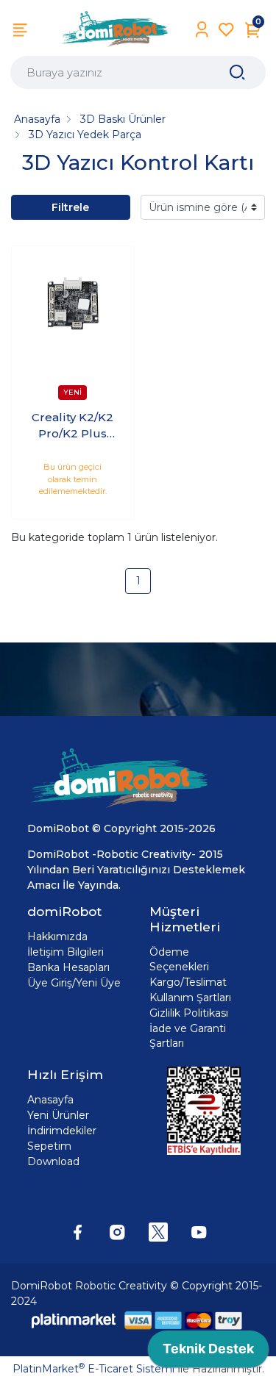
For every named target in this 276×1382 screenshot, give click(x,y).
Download (53, 1161)
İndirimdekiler (61, 1130)
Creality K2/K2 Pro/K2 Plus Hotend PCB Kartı (72, 426)
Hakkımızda (57, 936)
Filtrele (70, 207)
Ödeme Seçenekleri (179, 959)
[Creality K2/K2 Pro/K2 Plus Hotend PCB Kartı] (73, 307)
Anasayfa (50, 1099)
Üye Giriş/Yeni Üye (74, 982)
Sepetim (49, 1146)
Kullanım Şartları (190, 997)
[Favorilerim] (226, 30)
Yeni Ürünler (58, 1115)
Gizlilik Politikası (188, 1013)
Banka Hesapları (68, 967)
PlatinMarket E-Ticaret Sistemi (93, 1368)
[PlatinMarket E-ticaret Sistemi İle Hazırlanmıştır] (74, 1320)
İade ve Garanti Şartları (187, 1036)
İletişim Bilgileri (65, 952)
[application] (208, 1352)
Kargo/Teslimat (188, 982)
